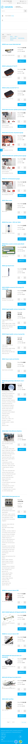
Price (11, 36)
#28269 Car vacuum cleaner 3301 (10, 634)
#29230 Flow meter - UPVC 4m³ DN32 (11, 222)
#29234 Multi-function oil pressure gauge (12, 132)
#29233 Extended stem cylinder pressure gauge (14, 155)
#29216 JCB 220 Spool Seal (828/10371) (11, 677)
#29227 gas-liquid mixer (8, 265)
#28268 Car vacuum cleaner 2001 (10, 590)
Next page (24, 722)
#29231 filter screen (7, 200)
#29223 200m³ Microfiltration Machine (12, 431)
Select (22, 61)
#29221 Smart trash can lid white (10, 359)
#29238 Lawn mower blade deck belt (11, 44)
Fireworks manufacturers (6, 732)
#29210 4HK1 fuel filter (8, 699)
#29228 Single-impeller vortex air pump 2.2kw (13, 309)
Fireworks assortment (17, 730)
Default (11, 39)
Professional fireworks (16, 732)
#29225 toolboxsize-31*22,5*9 (9, 66)
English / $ (23, 1)
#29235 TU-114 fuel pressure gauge (11, 178)
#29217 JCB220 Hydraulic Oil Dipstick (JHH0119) (14, 612)
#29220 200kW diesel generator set (11, 496)
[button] (5, 114)
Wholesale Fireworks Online (6, 730)
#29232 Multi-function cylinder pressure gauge (14, 109)
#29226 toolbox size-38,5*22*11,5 (10, 87)
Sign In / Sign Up (22, 3)
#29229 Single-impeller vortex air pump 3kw (13, 334)
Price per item (13, 38)
